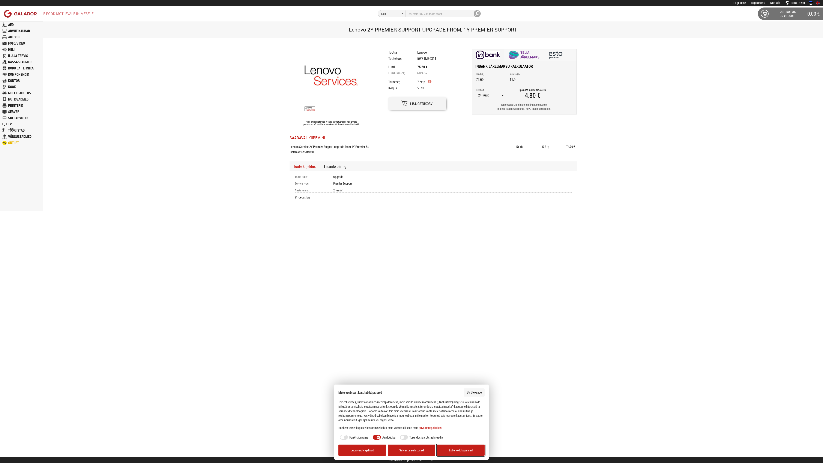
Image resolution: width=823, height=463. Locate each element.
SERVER (13, 111)
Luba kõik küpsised (461, 450)
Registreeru (758, 3)
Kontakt (775, 3)
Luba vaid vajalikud (362, 450)
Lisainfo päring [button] (335, 166)
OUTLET (13, 142)
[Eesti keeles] (811, 3)
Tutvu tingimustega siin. (538, 109)
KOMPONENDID (18, 74)
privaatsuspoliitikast (430, 428)
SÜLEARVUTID (18, 118)
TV (10, 124)
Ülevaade (476, 392)
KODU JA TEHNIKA (21, 68)
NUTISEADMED (18, 99)
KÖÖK (12, 86)
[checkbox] (353, 437)
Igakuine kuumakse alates (533, 90)
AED (11, 24)
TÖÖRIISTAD (16, 130)
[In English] (818, 3)
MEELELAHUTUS (19, 93)
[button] (417, 102)
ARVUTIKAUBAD (19, 31)
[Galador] (20, 13)
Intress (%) (515, 74)
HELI (11, 49)
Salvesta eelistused (411, 450)
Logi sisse (739, 3)
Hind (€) (480, 74)
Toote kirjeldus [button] (304, 166)
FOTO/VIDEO (16, 43)
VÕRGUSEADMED (20, 136)
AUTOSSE (14, 37)
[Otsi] (477, 13)
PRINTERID (15, 105)
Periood (480, 90)
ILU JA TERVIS (18, 55)
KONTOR (14, 80)
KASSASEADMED (20, 62)
